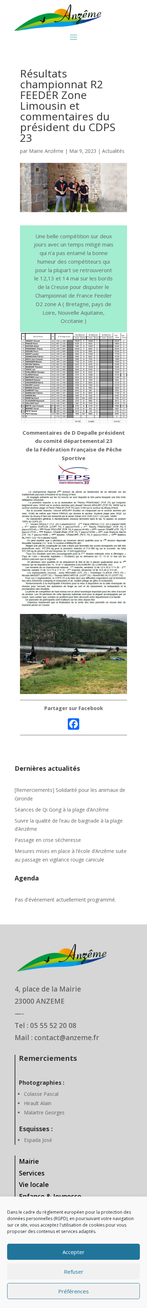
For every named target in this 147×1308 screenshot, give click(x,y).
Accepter (73, 1251)
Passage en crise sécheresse (48, 840)
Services (32, 1173)
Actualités (113, 151)
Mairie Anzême (46, 151)
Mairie (29, 1161)
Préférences (73, 1291)
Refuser (73, 1271)
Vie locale (34, 1184)
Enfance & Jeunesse (50, 1196)
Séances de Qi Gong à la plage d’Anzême (62, 809)
